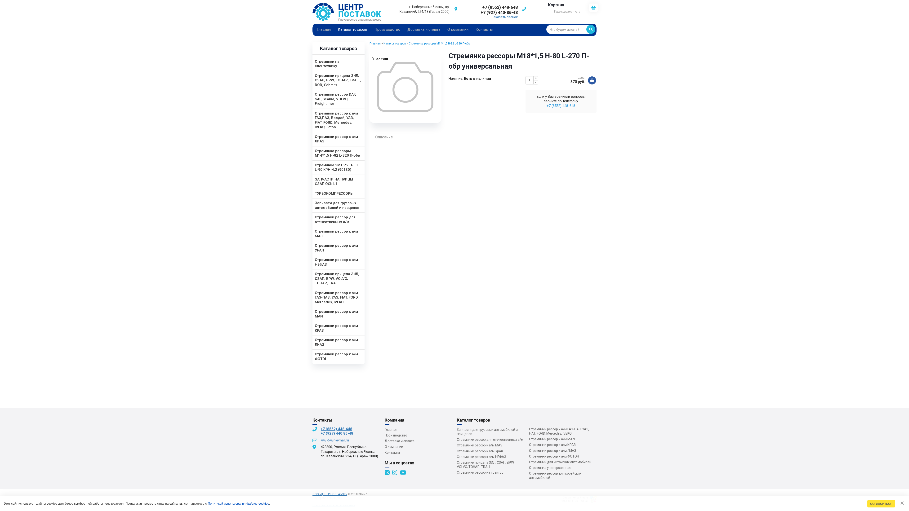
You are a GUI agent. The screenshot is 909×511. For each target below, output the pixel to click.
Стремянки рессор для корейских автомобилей (555, 475)
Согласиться (881, 503)
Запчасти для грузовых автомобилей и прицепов (487, 432)
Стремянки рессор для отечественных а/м (490, 439)
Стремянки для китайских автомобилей (560, 462)
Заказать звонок (505, 17)
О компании (394, 447)
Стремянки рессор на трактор (480, 472)
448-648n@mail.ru (335, 440)
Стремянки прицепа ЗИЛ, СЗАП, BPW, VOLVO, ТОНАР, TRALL (485, 465)
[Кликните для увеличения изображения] (405, 87)
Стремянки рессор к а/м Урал (480, 451)
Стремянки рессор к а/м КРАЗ (552, 445)
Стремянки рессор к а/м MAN (552, 439)
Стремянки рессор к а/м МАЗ (479, 445)
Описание (384, 137)
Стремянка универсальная (550, 468)
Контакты (392, 452)
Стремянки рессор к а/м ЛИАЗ (552, 451)
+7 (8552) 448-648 (561, 106)
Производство (396, 435)
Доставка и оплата (399, 441)
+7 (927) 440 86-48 (337, 433)
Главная (391, 430)
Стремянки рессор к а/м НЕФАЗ (481, 457)
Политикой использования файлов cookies (238, 503)
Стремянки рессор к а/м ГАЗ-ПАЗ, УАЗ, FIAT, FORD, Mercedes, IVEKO (559, 431)
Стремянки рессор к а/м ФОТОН (554, 456)
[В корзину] (592, 80)
